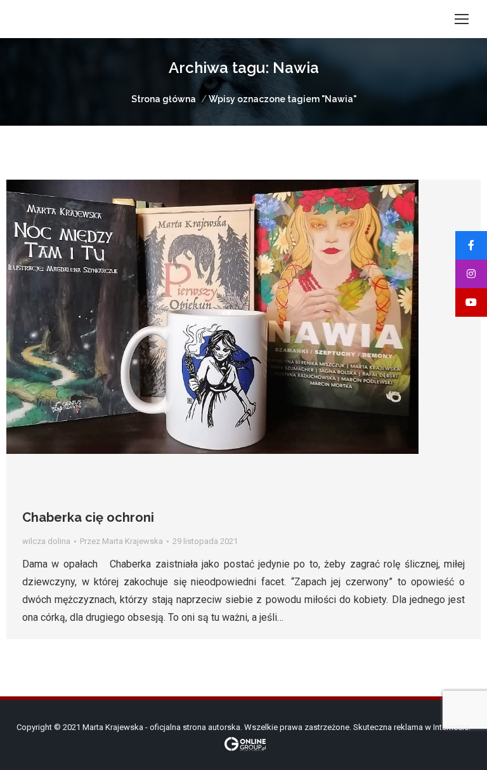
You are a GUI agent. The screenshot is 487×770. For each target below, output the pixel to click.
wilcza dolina (46, 541)
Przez (121, 541)
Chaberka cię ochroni (88, 517)
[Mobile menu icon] (461, 19)
